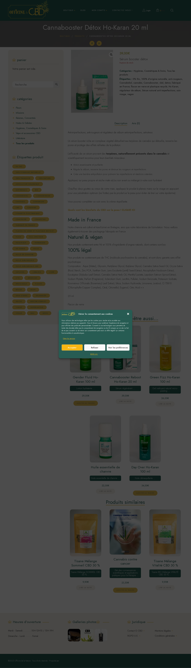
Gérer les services (69, 338)
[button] (128, 314)
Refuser (94, 347)
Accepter (72, 347)
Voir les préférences (118, 347)
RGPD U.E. (94, 354)
